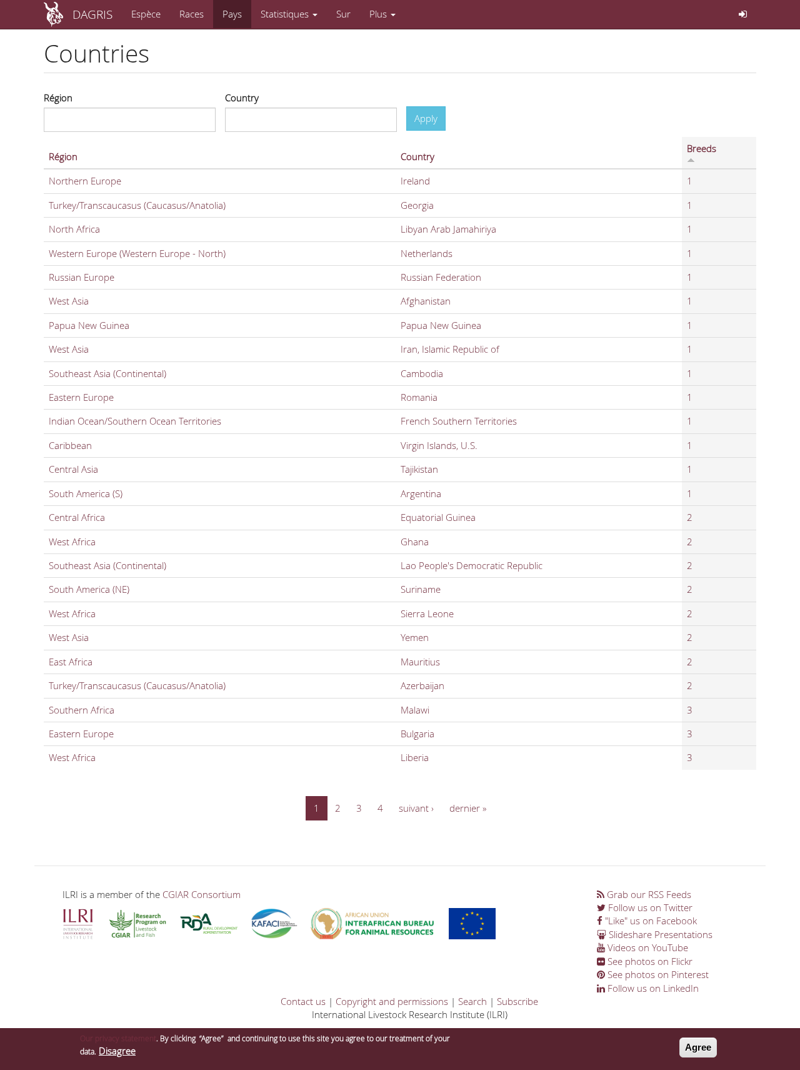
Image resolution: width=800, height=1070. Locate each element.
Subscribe (517, 1001)
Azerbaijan (422, 685)
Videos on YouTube (646, 947)
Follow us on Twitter (649, 907)
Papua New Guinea (89, 325)
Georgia (417, 205)
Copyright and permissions (392, 1001)
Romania (419, 397)
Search (472, 1001)
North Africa (74, 229)
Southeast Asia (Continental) (107, 373)
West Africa (72, 541)
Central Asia (73, 469)
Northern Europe (85, 180)
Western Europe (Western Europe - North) (137, 253)
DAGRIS (92, 14)
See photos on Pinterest (657, 974)
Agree (698, 1047)
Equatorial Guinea (438, 517)
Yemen (415, 637)
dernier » (467, 808)
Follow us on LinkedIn (652, 988)
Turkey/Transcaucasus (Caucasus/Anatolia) (137, 205)
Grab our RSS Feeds (647, 894)
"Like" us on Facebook (649, 920)
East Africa (70, 661)
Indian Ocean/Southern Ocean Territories (135, 421)
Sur (343, 14)
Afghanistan (426, 301)
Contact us (303, 1001)
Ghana (415, 541)
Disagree (117, 1051)
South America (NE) (89, 589)
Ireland (415, 180)
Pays (232, 14)
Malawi (415, 710)
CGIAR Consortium (201, 894)
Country (242, 97)
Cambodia (422, 373)
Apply (426, 118)
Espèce (146, 14)
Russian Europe (81, 277)
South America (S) (85, 493)
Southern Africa (81, 710)
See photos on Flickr (648, 961)
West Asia (69, 301)
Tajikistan (419, 469)
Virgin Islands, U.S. (439, 445)
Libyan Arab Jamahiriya (448, 229)
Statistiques (286, 14)
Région (58, 97)
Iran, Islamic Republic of (450, 349)
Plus (379, 14)
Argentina (421, 493)
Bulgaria (417, 733)
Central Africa (77, 517)
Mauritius (420, 661)
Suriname (421, 589)
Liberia (415, 757)
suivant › (416, 808)
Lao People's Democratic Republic (471, 565)
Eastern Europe (81, 397)
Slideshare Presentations (659, 934)
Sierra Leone (427, 613)
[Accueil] (58, 14)
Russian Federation (441, 277)
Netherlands (426, 253)
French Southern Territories (459, 421)
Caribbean (70, 445)
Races (191, 14)
